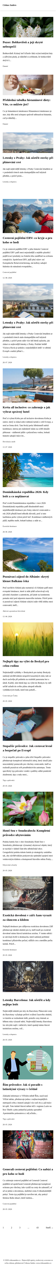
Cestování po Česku (10, 696)
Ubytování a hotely (10, 865)
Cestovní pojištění (9, 272)
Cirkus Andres (9, 5)
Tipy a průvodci (9, 780)
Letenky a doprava (9, 182)
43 (37, 1227)
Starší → (49, 1227)
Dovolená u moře (9, 442)
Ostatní (5, 66)
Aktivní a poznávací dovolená (14, 611)
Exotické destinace (10, 526)
